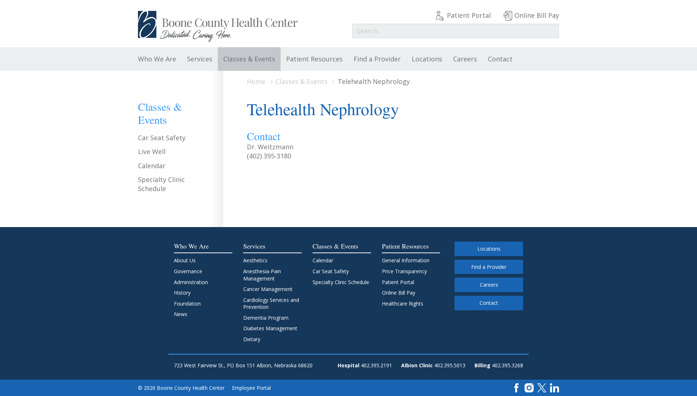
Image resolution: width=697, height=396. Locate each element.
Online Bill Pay (536, 15)
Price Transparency (404, 271)
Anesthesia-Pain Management (262, 275)
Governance (188, 271)
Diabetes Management (270, 328)
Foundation (187, 303)
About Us (185, 260)
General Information (405, 260)
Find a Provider (377, 58)
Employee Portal (251, 387)
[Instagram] (529, 387)
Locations (427, 58)
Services (199, 58)
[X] (541, 387)
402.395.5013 (449, 365)
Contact (500, 58)
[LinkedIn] (554, 387)
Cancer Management (268, 289)
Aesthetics (255, 260)
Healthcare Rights (402, 303)
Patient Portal (469, 15)
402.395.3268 (507, 365)
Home (256, 81)
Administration (191, 282)
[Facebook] (516, 387)
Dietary (251, 339)
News (180, 314)
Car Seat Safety (162, 137)
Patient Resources (314, 58)
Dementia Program (266, 317)
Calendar (152, 165)
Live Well (152, 151)
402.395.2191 (376, 365)
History (182, 292)
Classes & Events (249, 58)
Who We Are (157, 58)
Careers (465, 58)
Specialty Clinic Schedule (161, 184)
